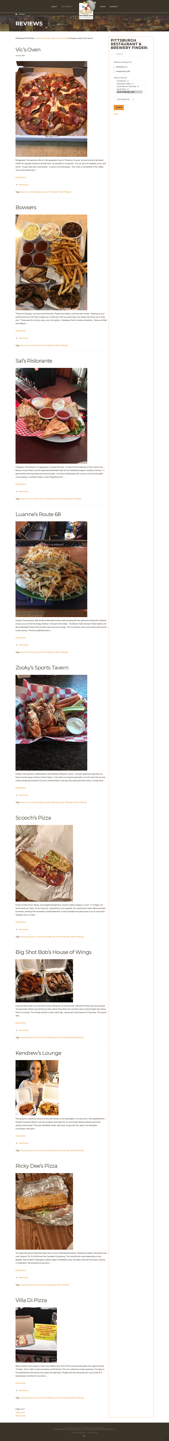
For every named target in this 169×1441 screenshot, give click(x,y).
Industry (36, 652)
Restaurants (23, 184)
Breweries (121, 66)
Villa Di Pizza (31, 1300)
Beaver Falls (38, 498)
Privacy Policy (92, 1432)
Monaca (36, 345)
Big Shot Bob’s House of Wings (53, 952)
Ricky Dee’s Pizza (36, 1166)
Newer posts (21, 1415)
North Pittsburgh (52, 802)
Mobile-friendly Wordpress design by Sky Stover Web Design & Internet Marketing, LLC (84, 1429)
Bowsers (26, 207)
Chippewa (48, 498)
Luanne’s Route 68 (38, 514)
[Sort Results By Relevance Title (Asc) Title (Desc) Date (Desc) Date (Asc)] (124, 100)
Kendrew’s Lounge (38, 1053)
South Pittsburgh (51, 192)
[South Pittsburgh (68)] (129, 92)
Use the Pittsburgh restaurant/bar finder (51, 38)
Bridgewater (38, 192)
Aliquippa (24, 936)
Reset (116, 114)
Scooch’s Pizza (33, 817)
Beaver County (26, 192)
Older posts (20, 1412)
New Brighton (38, 802)
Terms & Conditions (78, 1432)
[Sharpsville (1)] (129, 80)
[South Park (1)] (129, 89)
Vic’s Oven (28, 49)
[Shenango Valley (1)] (129, 83)
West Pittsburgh (65, 192)
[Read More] (21, 177)
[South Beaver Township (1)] (129, 86)
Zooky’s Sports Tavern (42, 667)
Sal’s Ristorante (34, 361)
